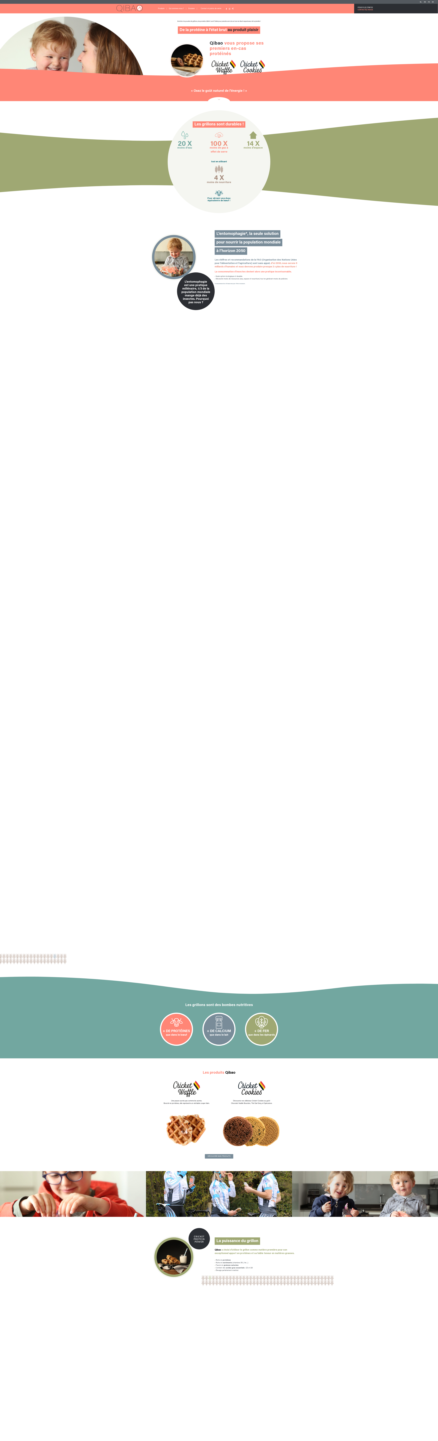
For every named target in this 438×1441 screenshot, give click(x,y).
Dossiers (191, 8)
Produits (161, 8)
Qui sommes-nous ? (176, 8)
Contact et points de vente (211, 8)
